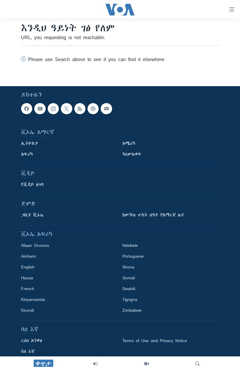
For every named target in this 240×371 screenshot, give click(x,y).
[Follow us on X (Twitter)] (66, 108)
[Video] (146, 363)
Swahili (128, 288)
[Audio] (95, 363)
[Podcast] (93, 108)
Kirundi (27, 310)
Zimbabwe (132, 310)
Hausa (27, 277)
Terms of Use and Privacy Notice (154, 340)
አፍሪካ (27, 154)
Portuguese (133, 256)
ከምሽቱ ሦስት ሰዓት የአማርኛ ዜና (153, 215)
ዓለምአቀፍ (131, 154)
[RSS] (79, 108)
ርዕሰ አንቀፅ (31, 340)
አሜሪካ (128, 143)
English (28, 267)
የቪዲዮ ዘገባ (32, 184)
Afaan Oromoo (35, 245)
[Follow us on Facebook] (26, 108)
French (27, 288)
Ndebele (130, 245)
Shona (128, 267)
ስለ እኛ (28, 351)
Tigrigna (129, 299)
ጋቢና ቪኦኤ (32, 215)
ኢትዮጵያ (29, 143)
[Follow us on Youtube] (39, 108)
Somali (128, 277)
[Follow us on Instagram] (53, 108)
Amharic (28, 256)
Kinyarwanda (33, 299)
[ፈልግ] (197, 363)
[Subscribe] (106, 108)
